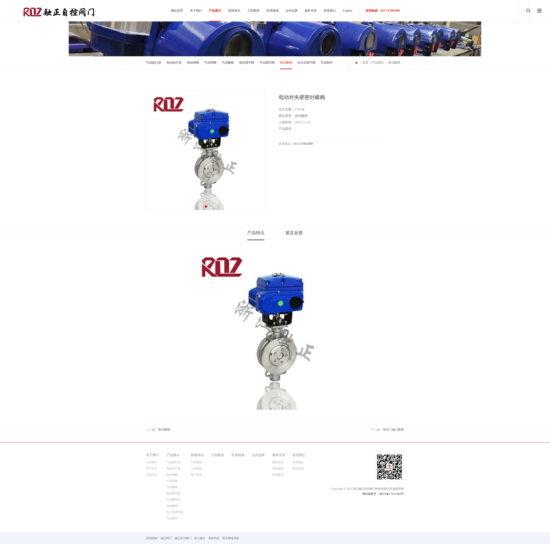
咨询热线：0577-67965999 (383, 10)
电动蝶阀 (286, 62)
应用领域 (272, 10)
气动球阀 (210, 62)
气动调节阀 (267, 62)
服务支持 (311, 10)
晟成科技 (213, 538)
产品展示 (215, 10)
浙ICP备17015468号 (391, 493)
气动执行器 (153, 62)
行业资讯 (196, 462)
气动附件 (327, 62)
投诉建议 (277, 474)
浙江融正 (199, 538)
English (347, 10)
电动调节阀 (246, 62)
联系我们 (330, 10)
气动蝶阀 (228, 62)
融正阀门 (166, 538)
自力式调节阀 (306, 62)
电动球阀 (193, 62)
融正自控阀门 (183, 538)
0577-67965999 (303, 143)
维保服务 (277, 468)
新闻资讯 (234, 10)
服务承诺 (277, 462)
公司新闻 (196, 468)
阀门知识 (196, 474)
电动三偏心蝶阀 (393, 429)
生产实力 (151, 468)
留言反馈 (294, 232)
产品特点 (255, 232)
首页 (365, 62)
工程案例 (253, 10)
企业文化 (151, 474)
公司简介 (151, 462)
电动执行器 (174, 62)
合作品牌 (292, 10)
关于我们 (196, 10)
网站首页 (177, 10)
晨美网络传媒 (230, 538)
